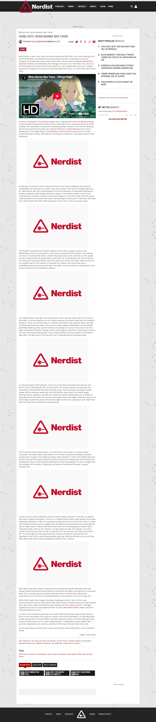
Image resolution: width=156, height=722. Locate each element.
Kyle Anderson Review (57, 654)
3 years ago (103, 115)
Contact (48, 714)
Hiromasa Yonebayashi (37, 654)
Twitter (76, 41)
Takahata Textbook (26, 64)
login (136, 6)
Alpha (103, 6)
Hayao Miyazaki (73, 129)
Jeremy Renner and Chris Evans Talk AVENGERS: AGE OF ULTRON (118, 74)
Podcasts (59, 6)
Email (93, 41)
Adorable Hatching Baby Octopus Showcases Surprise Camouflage (117, 66)
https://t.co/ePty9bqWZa (117, 111)
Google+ (85, 41)
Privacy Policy (105, 714)
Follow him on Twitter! (71, 643)
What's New (37, 665)
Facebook (81, 41)
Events (93, 6)
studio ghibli (72, 654)
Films (22, 49)
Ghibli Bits (42, 64)
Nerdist (36, 7)
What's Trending (50, 665)
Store (110, 6)
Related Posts (25, 665)
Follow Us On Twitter (118, 119)
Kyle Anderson (38, 42)
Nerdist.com (81, 714)
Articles (81, 6)
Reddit (89, 41)
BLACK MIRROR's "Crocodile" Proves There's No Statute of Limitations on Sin (118, 57)
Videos (71, 6)
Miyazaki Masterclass (84, 61)
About (58, 714)
